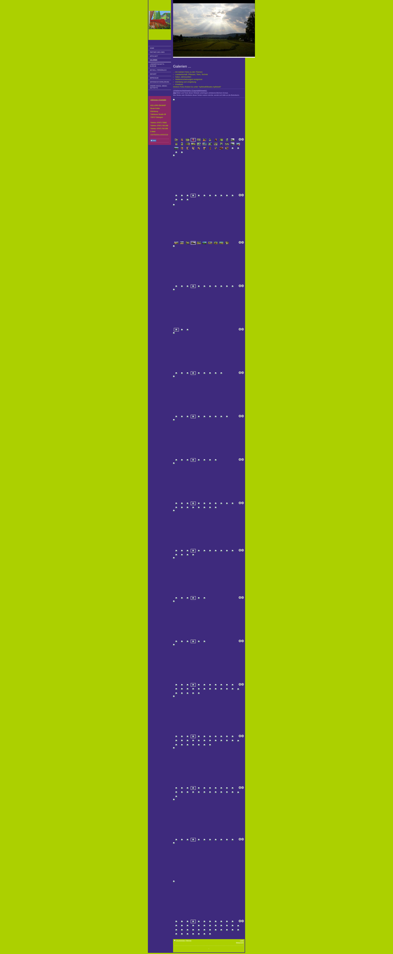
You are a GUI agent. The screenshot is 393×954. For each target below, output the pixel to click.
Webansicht (240, 942)
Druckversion (180, 940)
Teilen (154, 140)
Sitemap (188, 940)
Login (242, 940)
